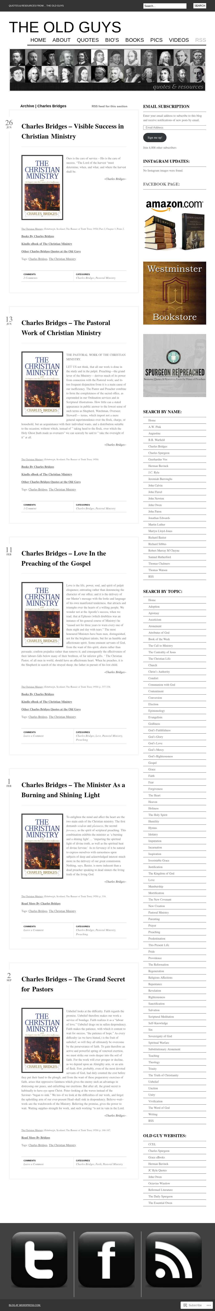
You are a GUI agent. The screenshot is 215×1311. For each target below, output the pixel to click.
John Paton (154, 511)
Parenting (154, 919)
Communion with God (161, 685)
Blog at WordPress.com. (25, 1305)
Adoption (154, 606)
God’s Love (155, 743)
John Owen (155, 505)
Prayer (152, 925)
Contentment (156, 691)
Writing (152, 1114)
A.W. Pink (154, 427)
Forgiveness (155, 789)
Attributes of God (158, 633)
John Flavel (155, 492)
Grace (151, 769)
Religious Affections (160, 977)
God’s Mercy (156, 750)
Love (98, 736)
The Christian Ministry (32, 228)
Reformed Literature (160, 1190)
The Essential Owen (160, 1203)
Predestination (156, 938)
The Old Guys (65, 27)
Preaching (82, 740)
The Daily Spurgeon (160, 1196)
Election (153, 704)
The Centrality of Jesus (162, 652)
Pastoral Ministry (105, 278)
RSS (200, 40)
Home (38, 40)
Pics (156, 40)
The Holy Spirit (157, 815)
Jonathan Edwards (159, 518)
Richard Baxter (157, 537)
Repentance (155, 984)
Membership (155, 886)
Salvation (154, 1010)
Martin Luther (156, 524)
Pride (151, 951)
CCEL (152, 1144)
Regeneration (156, 971)
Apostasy (153, 613)
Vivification (155, 1101)
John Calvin (155, 485)
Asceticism (154, 619)
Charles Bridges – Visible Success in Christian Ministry (72, 131)
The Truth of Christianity (163, 1075)
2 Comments (30, 278)
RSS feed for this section (109, 106)
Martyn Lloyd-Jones (160, 531)
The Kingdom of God (161, 873)
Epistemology (156, 711)
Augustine (154, 433)
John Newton (156, 498)
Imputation (154, 841)
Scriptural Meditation (161, 1017)
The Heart (154, 795)
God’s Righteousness (160, 756)
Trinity (152, 1069)
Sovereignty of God (160, 1036)
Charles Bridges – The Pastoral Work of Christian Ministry (65, 327)
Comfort (153, 678)
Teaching (153, 1056)
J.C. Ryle (153, 472)
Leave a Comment (34, 736)
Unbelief (153, 1082)
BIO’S (112, 40)
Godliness (154, 724)
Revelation (154, 990)
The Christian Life (159, 659)
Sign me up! (155, 137)
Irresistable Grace (158, 860)
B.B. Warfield (156, 440)
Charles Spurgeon (158, 453)
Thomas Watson (157, 570)
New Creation (156, 906)
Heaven (152, 802)
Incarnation (155, 847)
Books (134, 40)
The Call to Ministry (160, 646)
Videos (179, 40)
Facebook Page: (161, 184)
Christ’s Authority (159, 672)
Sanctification (156, 1004)
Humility (153, 821)
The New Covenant (159, 899)
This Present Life (158, 945)
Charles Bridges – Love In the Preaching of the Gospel (63, 558)
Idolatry (153, 834)
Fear (151, 782)
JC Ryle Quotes (157, 1170)
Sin (150, 1030)
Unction (153, 1088)
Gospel (152, 763)
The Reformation (158, 964)
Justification (155, 867)
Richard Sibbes (157, 544)
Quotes (88, 40)
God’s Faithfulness (159, 730)
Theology (154, 1062)
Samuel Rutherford (159, 557)
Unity (151, 1095)
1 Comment (30, 508)
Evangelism (155, 717)
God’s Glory (155, 737)
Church (152, 665)
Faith (99, 1164)
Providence (155, 958)
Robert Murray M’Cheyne (163, 550)
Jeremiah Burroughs (160, 479)
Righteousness (156, 997)
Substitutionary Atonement (164, 1049)
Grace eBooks (156, 1157)
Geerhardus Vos (157, 459)
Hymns (152, 828)
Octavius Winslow (159, 1183)
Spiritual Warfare (158, 1043)
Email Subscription (166, 106)
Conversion (155, 698)
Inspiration (154, 854)
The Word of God (159, 1108)
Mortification (156, 893)
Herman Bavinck (158, 466)
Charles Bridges (38, 259)
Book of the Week (159, 639)
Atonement (154, 626)
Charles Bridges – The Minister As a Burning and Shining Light (73, 790)
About (61, 40)
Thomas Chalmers (159, 563)
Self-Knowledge (158, 1023)
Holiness (153, 808)
